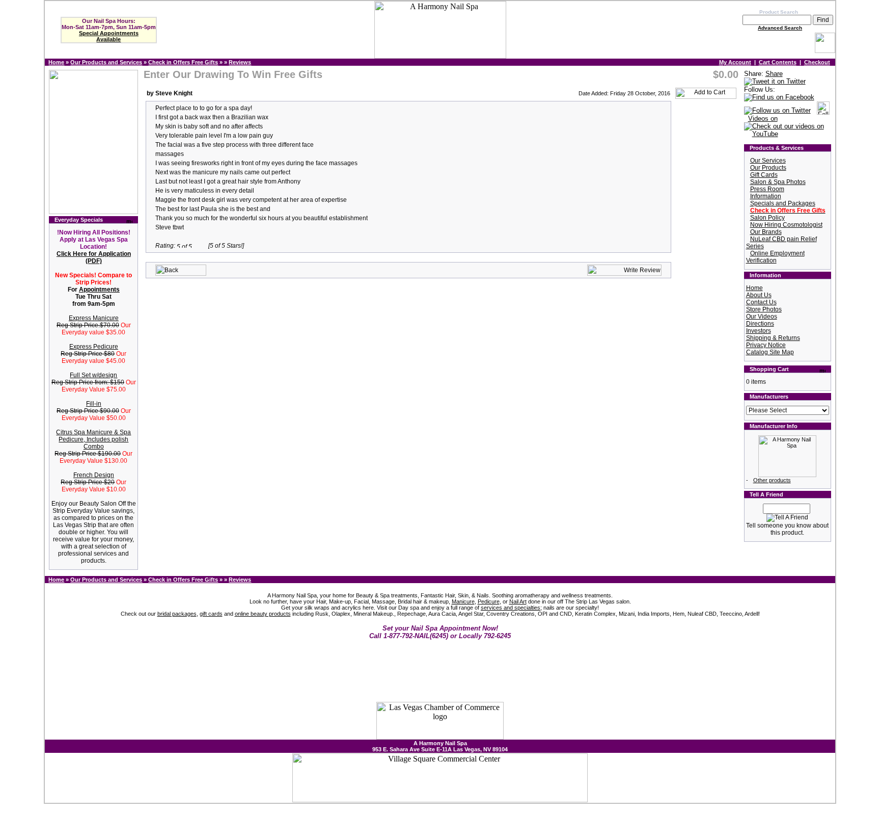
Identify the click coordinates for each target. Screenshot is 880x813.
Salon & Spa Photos (778, 182)
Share (774, 73)
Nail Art (518, 601)
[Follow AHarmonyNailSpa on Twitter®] (777, 111)
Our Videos (761, 316)
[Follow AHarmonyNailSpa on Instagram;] (823, 111)
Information (765, 196)
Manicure (463, 601)
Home (56, 62)
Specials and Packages (782, 203)
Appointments (99, 289)
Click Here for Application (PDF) (94, 257)
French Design (93, 475)
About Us (759, 295)
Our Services (768, 160)
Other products (772, 480)
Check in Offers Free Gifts (183, 62)
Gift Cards (764, 174)
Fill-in (93, 403)
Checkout (817, 62)
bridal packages (177, 614)
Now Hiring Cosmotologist (786, 224)
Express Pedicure (93, 346)
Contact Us (761, 302)
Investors (758, 330)
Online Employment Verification (775, 257)
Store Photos (764, 309)
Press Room (767, 189)
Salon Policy (767, 217)
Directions (760, 323)
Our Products (768, 167)
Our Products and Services (106, 62)
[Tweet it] (775, 82)
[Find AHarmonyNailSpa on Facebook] (779, 97)
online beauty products (263, 614)
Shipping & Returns (773, 338)
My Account (735, 62)
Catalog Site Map (770, 352)
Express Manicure (94, 318)
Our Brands (766, 231)
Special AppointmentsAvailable (109, 36)
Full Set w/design (93, 375)
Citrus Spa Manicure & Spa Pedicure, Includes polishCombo (93, 439)
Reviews (240, 62)
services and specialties (510, 608)
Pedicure (489, 601)
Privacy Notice (766, 345)
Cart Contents (777, 62)
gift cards (211, 614)
